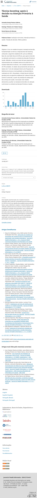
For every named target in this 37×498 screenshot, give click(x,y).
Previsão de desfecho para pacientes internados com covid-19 (17, 282)
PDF (5, 153)
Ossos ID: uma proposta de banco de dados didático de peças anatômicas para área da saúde (20, 248)
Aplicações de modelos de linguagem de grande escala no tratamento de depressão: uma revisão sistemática (19, 236)
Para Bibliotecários (7, 453)
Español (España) (8, 395)
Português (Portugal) (9, 400)
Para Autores (6, 451)
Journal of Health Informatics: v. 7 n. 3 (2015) (19, 306)
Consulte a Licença (6, 222)
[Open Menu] (1, 1)
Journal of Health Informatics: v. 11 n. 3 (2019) (18, 331)
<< (2, 335)
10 (7, 335)
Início (3, 5)
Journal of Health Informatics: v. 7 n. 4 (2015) (19, 251)
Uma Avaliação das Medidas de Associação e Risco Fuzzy (17, 354)
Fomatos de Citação (8, 177)
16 (17, 335)
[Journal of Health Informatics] (7, 412)
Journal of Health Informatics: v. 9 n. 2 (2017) (18, 325)
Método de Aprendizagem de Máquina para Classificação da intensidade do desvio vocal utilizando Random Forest (19, 366)
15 (16, 335)
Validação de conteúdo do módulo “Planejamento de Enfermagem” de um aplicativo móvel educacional (19, 297)
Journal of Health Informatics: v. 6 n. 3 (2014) (20, 315)
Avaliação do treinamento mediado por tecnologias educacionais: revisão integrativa (18, 329)
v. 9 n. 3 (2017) (17, 5)
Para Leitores (6, 448)
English (5, 392)
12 (10, 335)
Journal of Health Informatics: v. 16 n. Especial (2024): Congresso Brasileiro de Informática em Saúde (18, 239)
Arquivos (9, 5)
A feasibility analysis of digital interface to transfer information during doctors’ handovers (20, 258)
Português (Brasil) (8, 397)
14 (14, 335)
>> (22, 335)
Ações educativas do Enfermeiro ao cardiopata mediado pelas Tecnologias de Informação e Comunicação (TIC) (19, 321)
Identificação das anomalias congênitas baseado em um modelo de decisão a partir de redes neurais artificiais (20, 379)
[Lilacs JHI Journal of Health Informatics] (7, 426)
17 (19, 335)
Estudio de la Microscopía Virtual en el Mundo (17, 313)
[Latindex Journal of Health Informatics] (7, 421)
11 (9, 335)
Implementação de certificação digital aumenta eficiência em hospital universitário (19, 270)
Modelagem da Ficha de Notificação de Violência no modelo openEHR (19, 305)
